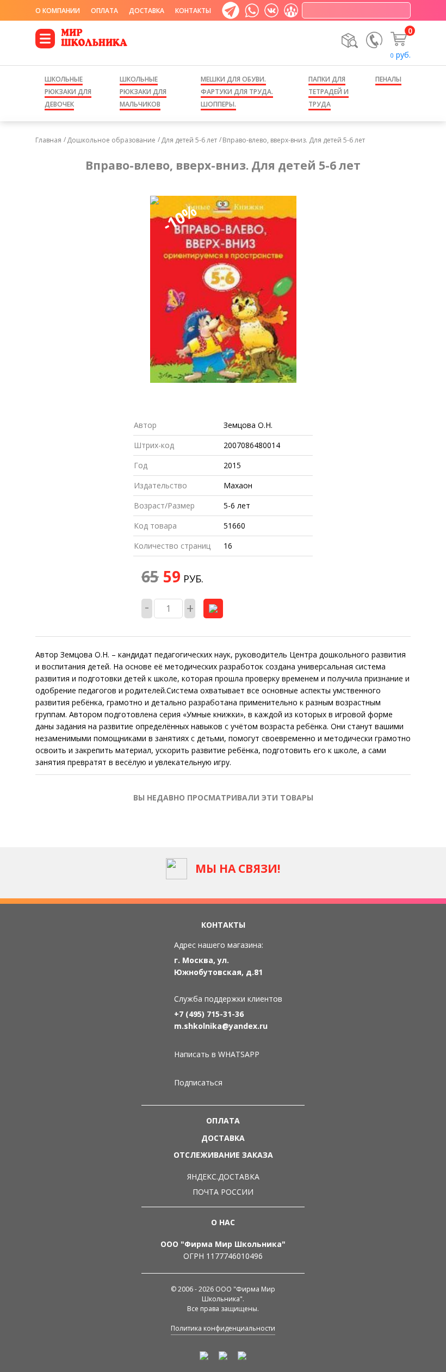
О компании (57, 10)
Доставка (146, 10)
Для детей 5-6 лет (189, 140)
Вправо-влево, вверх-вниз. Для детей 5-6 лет (293, 140)
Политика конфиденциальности (223, 1328)
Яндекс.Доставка (223, 1176)
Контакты (193, 10)
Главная (48, 140)
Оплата (104, 10)
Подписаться (198, 1082)
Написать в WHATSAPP (216, 1054)
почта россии (223, 1192)
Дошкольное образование (111, 140)
